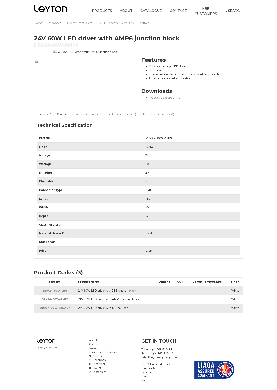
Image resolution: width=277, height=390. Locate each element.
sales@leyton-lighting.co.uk (159, 357)
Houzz (97, 368)
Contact (94, 344)
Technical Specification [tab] (52, 114)
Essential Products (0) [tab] (87, 114)
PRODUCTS (102, 11)
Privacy (94, 348)
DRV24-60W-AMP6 (55, 299)
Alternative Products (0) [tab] (158, 114)
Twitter (97, 356)
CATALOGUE (151, 11)
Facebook (99, 360)
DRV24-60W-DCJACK (55, 308)
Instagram (99, 372)
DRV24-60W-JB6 (55, 290)
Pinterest (98, 364)
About (93, 340)
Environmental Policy (103, 352)
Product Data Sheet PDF (165, 97)
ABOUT (126, 11)
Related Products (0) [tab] (122, 114)
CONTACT (178, 11)
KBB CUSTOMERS (206, 11)
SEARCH (234, 11)
